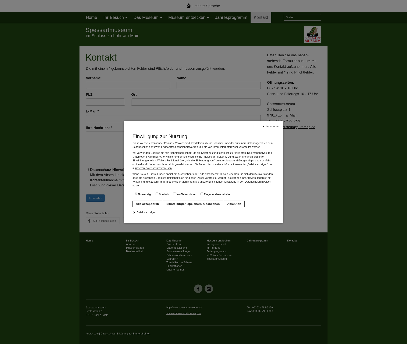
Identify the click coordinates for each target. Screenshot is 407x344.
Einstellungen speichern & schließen (193, 203)
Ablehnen (234, 203)
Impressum (272, 126)
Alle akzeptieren (147, 203)
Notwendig (144, 194)
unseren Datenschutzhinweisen (153, 168)
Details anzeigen (146, 212)
